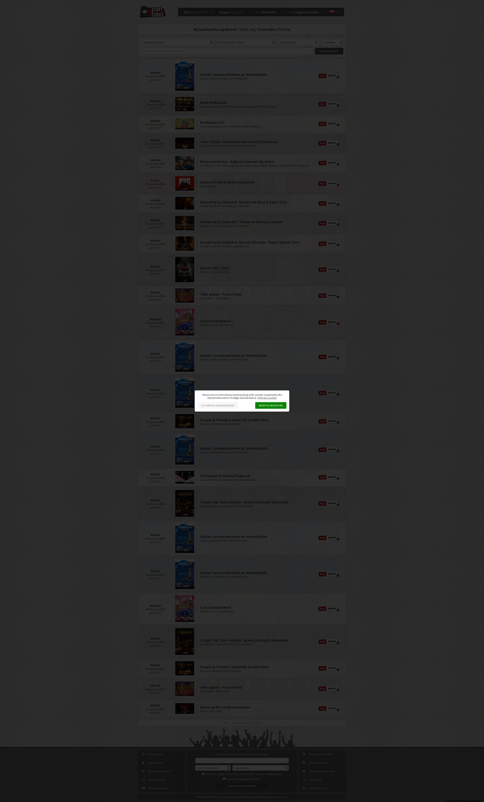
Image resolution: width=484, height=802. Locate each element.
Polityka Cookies (267, 397)
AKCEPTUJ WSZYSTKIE (271, 405)
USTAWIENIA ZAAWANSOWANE (217, 405)
